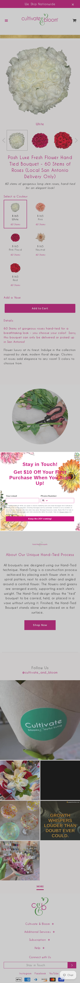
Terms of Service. (11, 514)
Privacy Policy (64, 512)
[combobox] (44, 500)
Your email (11, 496)
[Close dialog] (77, 454)
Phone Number (49, 496)
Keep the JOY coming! (40, 519)
